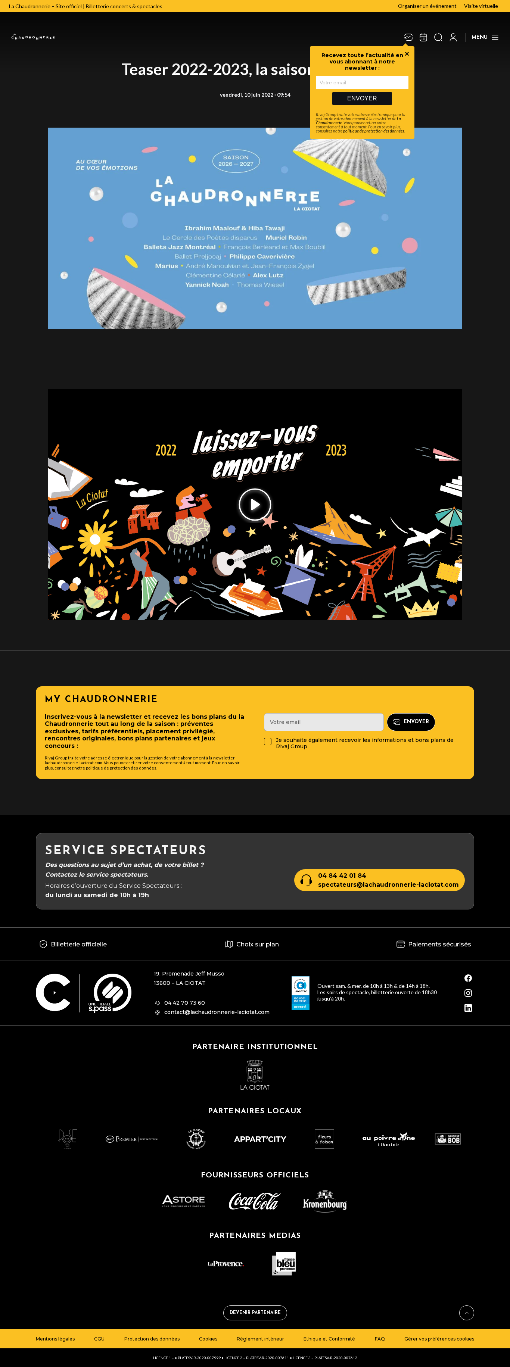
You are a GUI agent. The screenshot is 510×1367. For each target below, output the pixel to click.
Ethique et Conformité (329, 1339)
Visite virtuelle (481, 6)
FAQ (380, 1339)
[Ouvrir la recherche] (438, 37)
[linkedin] (468, 1008)
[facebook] (468, 978)
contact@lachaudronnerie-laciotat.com (217, 1012)
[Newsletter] (408, 37)
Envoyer (362, 98)
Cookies (208, 1339)
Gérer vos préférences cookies (439, 1339)
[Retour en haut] (466, 1312)
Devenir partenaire (255, 1313)
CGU (99, 1339)
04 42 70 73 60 (184, 1002)
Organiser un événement (427, 6)
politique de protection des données (373, 130)
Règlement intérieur (260, 1339)
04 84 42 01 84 (342, 875)
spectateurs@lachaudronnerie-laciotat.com (388, 884)
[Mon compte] (453, 37)
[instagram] (468, 993)
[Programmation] (423, 37)
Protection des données (152, 1339)
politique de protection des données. (121, 767)
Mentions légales (55, 1339)
